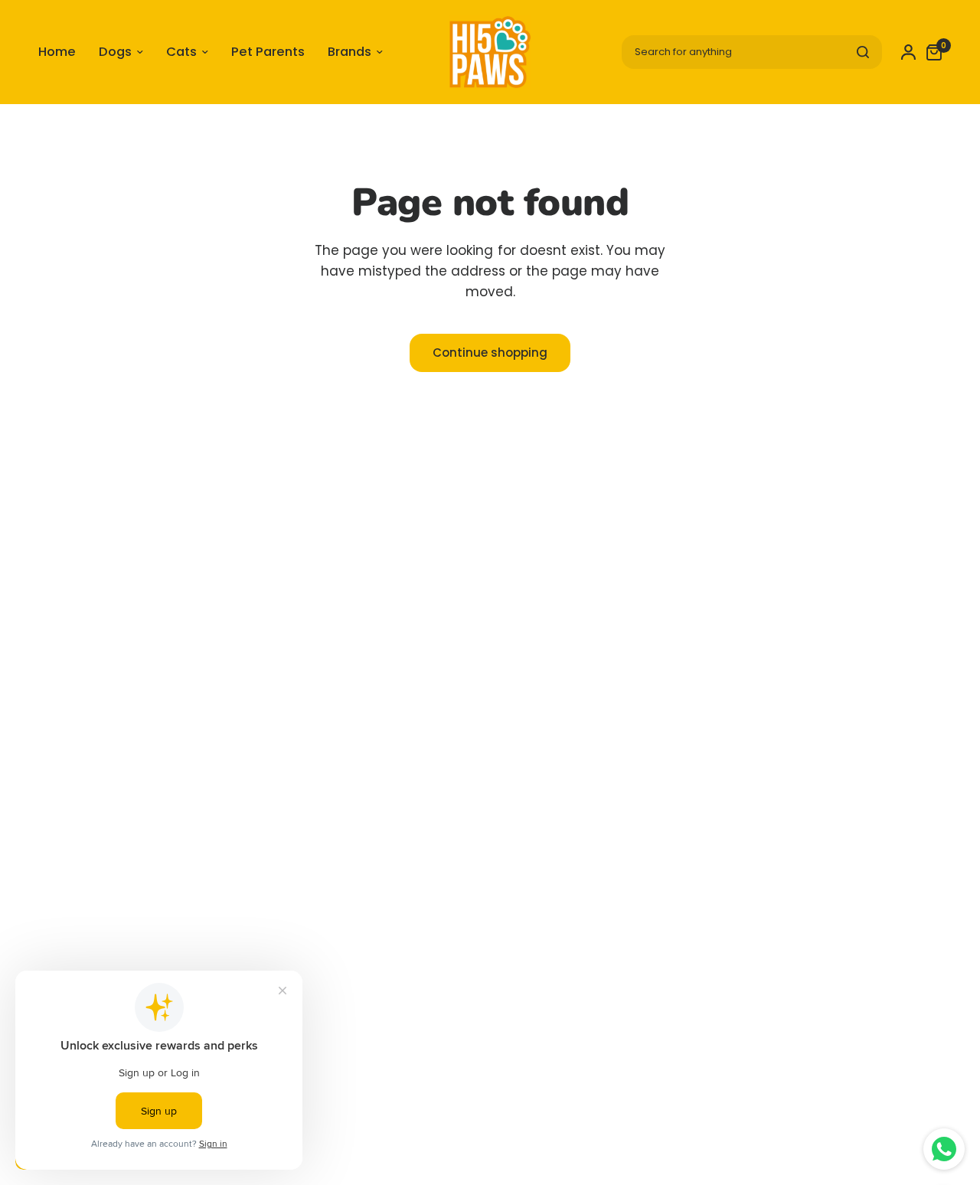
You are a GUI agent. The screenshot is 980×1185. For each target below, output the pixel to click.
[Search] (863, 52)
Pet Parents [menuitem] (268, 51)
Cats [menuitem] (181, 51)
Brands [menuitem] (349, 51)
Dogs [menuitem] (115, 51)
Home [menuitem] (57, 51)
